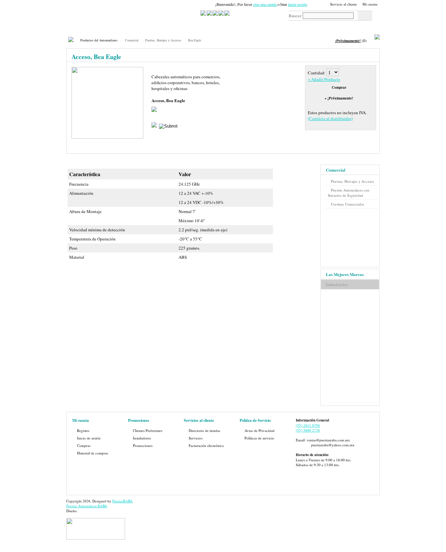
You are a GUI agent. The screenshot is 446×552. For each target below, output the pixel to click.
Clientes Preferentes (147, 430)
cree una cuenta (265, 4)
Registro (83, 430)
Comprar (339, 87)
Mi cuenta (369, 4)
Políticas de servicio (259, 438)
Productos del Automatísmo (83, 27)
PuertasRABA (122, 500)
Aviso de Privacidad (260, 430)
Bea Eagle (194, 40)
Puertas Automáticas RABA (86, 505)
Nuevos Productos (190, 27)
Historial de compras (92, 453)
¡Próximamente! (348, 40)
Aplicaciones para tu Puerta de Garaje (223, 27)
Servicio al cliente (343, 4)
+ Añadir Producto (324, 79)
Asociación (257, 25)
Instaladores (142, 438)
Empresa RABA (136, 27)
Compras (83, 445)
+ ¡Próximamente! (339, 98)
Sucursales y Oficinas (162, 27)
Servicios (111, 25)
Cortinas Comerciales (347, 204)
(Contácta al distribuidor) (330, 118)
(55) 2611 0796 (308, 425)
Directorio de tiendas (204, 430)
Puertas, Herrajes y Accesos (163, 40)
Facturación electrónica (206, 445)
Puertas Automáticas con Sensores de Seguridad (349, 193)
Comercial (131, 40)
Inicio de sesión (89, 438)
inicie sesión (297, 4)
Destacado (284, 25)
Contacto (310, 25)
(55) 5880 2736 (308, 430)
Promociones (142, 445)
